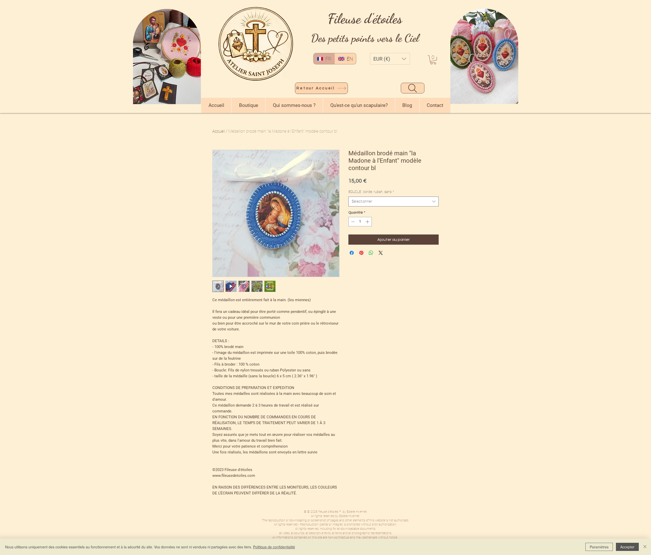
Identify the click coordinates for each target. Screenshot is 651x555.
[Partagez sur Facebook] (352, 253)
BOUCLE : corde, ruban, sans (371, 192)
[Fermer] (645, 547)
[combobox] (393, 201)
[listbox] (390, 59)
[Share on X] (381, 253)
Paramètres (599, 546)
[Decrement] (352, 221)
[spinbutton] (360, 221)
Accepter (627, 546)
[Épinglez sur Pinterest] (361, 253)
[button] (390, 59)
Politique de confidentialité (274, 546)
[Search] (412, 88)
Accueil (218, 131)
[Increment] (368, 221)
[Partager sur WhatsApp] (371, 253)
